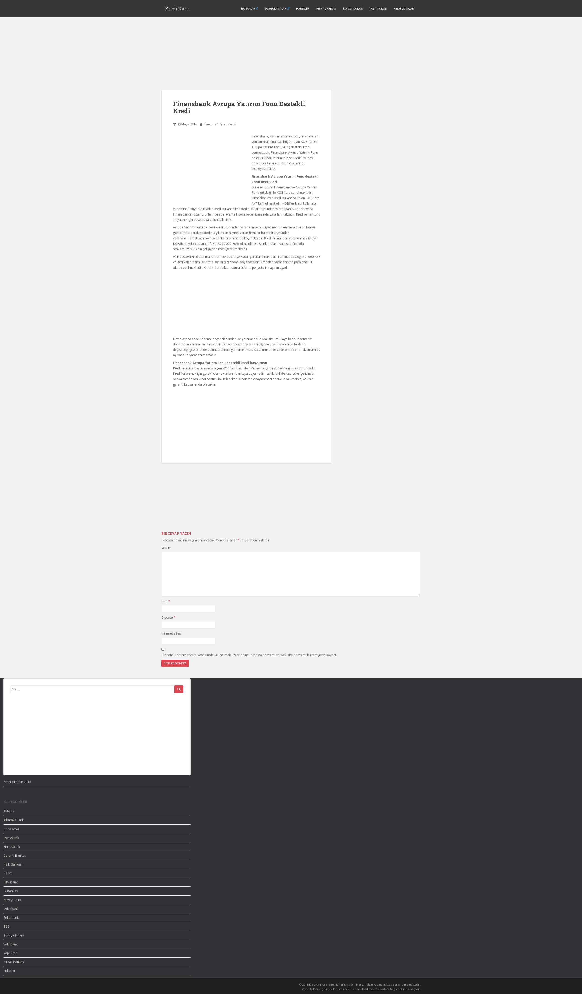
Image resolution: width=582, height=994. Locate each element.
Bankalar (248, 8)
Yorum (166, 548)
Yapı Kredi (10, 953)
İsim (165, 601)
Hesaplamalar (404, 8)
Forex (208, 124)
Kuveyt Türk (12, 900)
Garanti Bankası (15, 855)
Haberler (302, 8)
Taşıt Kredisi (378, 8)
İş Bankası (10, 891)
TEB (6, 926)
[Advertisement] (246, 58)
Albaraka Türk (13, 820)
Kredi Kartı (177, 9)
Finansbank (228, 124)
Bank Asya (11, 829)
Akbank (8, 811)
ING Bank (10, 882)
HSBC (7, 873)
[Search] (178, 689)
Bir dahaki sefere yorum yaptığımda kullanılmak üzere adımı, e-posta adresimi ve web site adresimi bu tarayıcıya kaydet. (249, 655)
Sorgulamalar (275, 8)
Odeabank (10, 908)
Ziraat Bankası (14, 962)
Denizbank (11, 838)
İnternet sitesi (171, 633)
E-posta (168, 617)
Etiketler (9, 971)
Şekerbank (11, 917)
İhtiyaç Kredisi (326, 8)
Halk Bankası (12, 864)
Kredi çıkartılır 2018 (17, 782)
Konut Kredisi (353, 8)
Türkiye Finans (14, 935)
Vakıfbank (10, 944)
